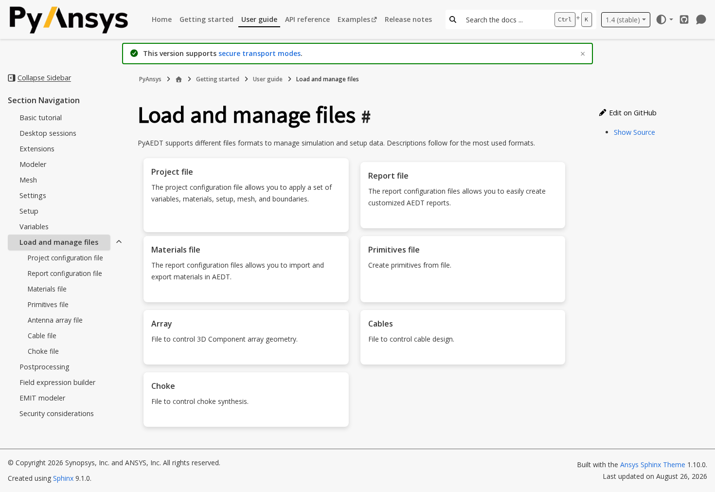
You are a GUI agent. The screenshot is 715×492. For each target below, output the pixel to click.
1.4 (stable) (623, 19)
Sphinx (63, 478)
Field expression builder (57, 382)
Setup (28, 211)
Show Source (634, 132)
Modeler (32, 164)
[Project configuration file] (246, 226)
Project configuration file (65, 257)
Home (162, 19)
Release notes (408, 19)
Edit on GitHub (632, 112)
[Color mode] (664, 19)
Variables (34, 226)
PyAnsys (150, 79)
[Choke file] (246, 421)
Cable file (42, 335)
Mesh (28, 179)
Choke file (43, 351)
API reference (307, 19)
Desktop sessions (47, 133)
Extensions (36, 148)
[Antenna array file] (246, 358)
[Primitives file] (463, 296)
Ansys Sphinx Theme (653, 464)
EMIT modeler (42, 397)
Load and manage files (58, 242)
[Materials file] (246, 296)
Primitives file (48, 304)
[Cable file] (463, 358)
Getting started (206, 19)
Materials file (47, 288)
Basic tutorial (40, 117)
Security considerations (56, 413)
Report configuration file (65, 273)
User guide (259, 19)
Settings (32, 195)
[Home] (178, 79)
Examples (354, 19)
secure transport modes (259, 53)
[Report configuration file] (463, 222)
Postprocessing (44, 366)
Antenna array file (55, 320)
